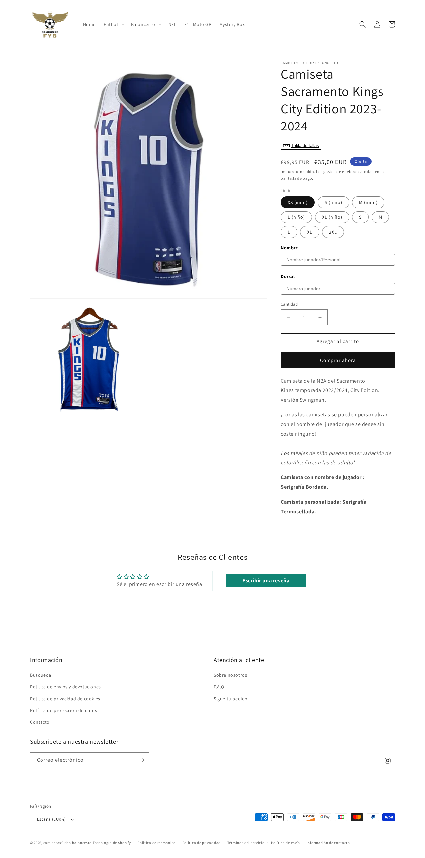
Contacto (40, 722)
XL (309, 232)
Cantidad (289, 304)
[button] (113, 24)
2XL (333, 232)
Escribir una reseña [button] (265, 580)
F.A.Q (219, 687)
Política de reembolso (156, 842)
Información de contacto (328, 842)
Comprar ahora (338, 360)
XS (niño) (298, 202)
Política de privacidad (201, 842)
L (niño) (296, 217)
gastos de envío (338, 171)
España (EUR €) (51, 819)
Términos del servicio (246, 842)
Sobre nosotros (230, 675)
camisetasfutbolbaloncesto (67, 842)
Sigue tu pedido (231, 699)
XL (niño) (332, 217)
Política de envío (285, 842)
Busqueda (40, 675)
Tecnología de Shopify (112, 842)
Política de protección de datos (63, 710)
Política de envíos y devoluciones (65, 687)
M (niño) (368, 202)
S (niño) (333, 202)
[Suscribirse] (141, 760)
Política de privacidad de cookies (65, 699)
